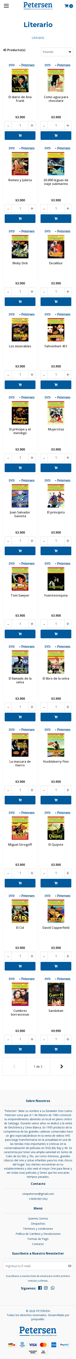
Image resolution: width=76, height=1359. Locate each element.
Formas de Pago (38, 1239)
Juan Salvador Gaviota (20, 514)
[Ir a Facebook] (40, 1288)
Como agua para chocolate (56, 99)
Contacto (38, 1244)
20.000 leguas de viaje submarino (55, 182)
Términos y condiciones (38, 1228)
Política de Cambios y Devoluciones (38, 1234)
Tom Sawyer (20, 595)
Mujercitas (56, 429)
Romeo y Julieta (20, 180)
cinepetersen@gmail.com (38, 1194)
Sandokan (56, 1011)
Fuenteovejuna (56, 595)
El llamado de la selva (20, 680)
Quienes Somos (38, 1218)
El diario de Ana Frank (20, 99)
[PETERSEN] (38, 6)
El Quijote (56, 844)
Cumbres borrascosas (20, 1013)
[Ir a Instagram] (46, 1288)
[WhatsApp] (52, 1288)
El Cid (20, 927)
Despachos (38, 1223)
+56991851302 (38, 1199)
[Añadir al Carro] (20, 135)
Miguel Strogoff (20, 844)
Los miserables (20, 346)
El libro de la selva (56, 678)
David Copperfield (55, 927)
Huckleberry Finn (56, 761)
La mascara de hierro (20, 763)
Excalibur (56, 263)
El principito (56, 512)
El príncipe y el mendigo (20, 431)
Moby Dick (20, 263)
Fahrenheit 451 (56, 346)
